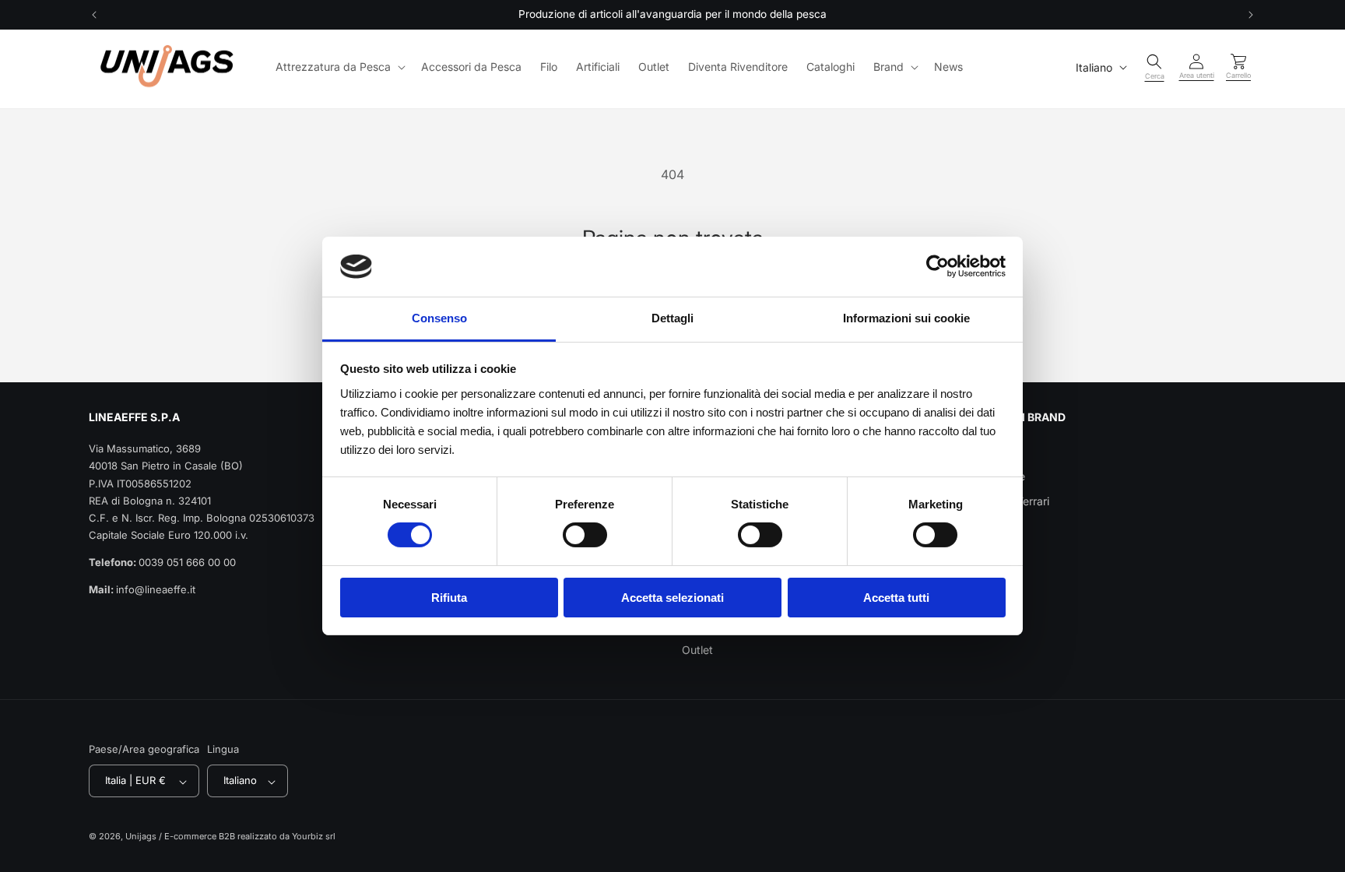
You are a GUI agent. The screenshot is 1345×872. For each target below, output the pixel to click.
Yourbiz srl (313, 836)
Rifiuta (449, 597)
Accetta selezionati (672, 597)
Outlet (697, 649)
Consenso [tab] (439, 318)
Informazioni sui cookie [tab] (906, 318)
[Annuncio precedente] (94, 15)
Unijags (140, 836)
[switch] (585, 534)
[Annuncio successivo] (1251, 15)
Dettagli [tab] (672, 318)
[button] (339, 67)
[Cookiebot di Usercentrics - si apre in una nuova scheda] (937, 266)
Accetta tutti (896, 597)
